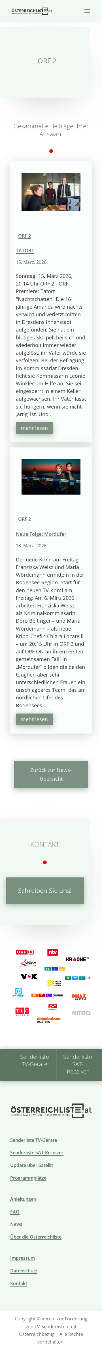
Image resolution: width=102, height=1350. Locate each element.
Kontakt (18, 1283)
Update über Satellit (31, 1165)
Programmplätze (28, 1178)
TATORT (25, 250)
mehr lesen (34, 428)
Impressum (22, 1258)
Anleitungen (23, 1199)
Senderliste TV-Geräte (33, 1140)
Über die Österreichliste (35, 1237)
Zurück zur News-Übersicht (51, 774)
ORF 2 (24, 236)
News (16, 1224)
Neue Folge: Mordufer (41, 534)
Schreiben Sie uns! (45, 890)
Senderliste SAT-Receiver (36, 1152)
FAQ (15, 1212)
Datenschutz (23, 1271)
